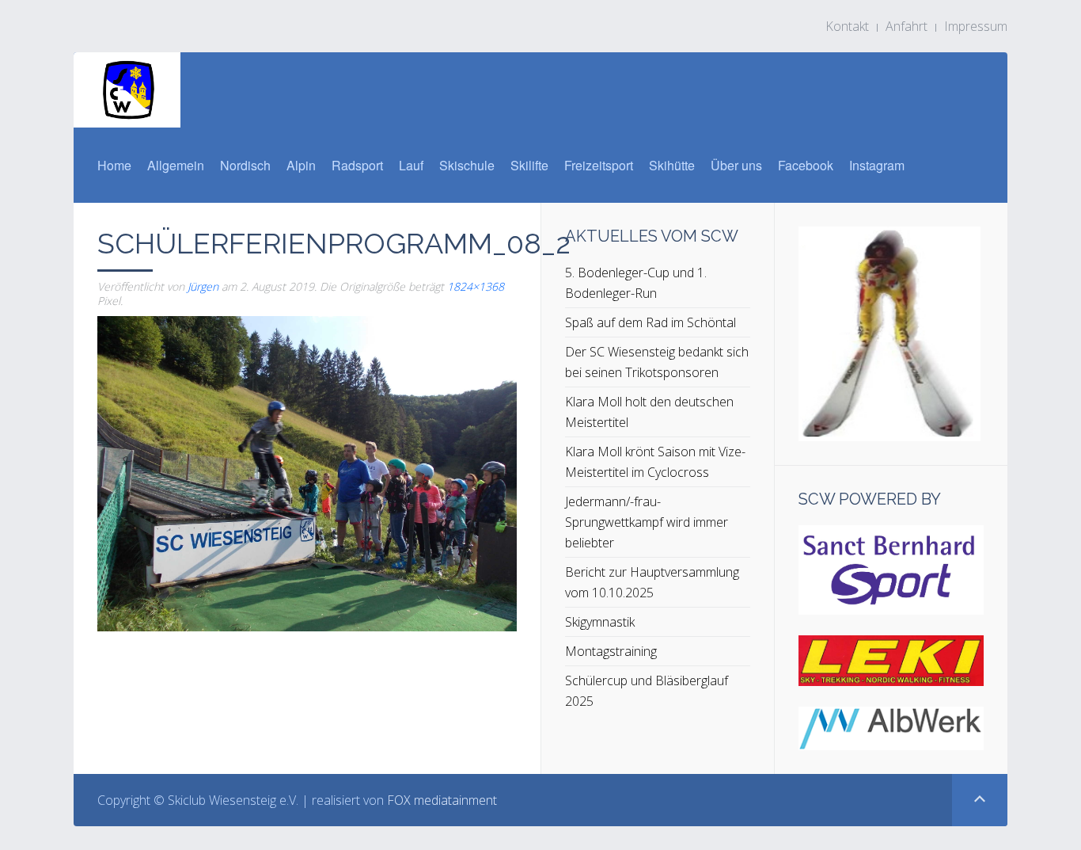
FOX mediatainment (442, 800)
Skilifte (529, 165)
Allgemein (175, 165)
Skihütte (672, 165)
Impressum (975, 26)
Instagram (877, 165)
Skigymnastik (600, 622)
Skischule (467, 165)
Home (114, 165)
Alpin (301, 165)
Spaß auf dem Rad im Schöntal (650, 322)
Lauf (411, 165)
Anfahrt (906, 26)
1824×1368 (475, 286)
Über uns (736, 165)
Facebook (805, 165)
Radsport (357, 165)
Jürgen (203, 286)
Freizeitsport (598, 165)
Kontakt (847, 26)
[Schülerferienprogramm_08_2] (307, 472)
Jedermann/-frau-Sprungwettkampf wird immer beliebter (646, 522)
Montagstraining (611, 651)
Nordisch (245, 165)
